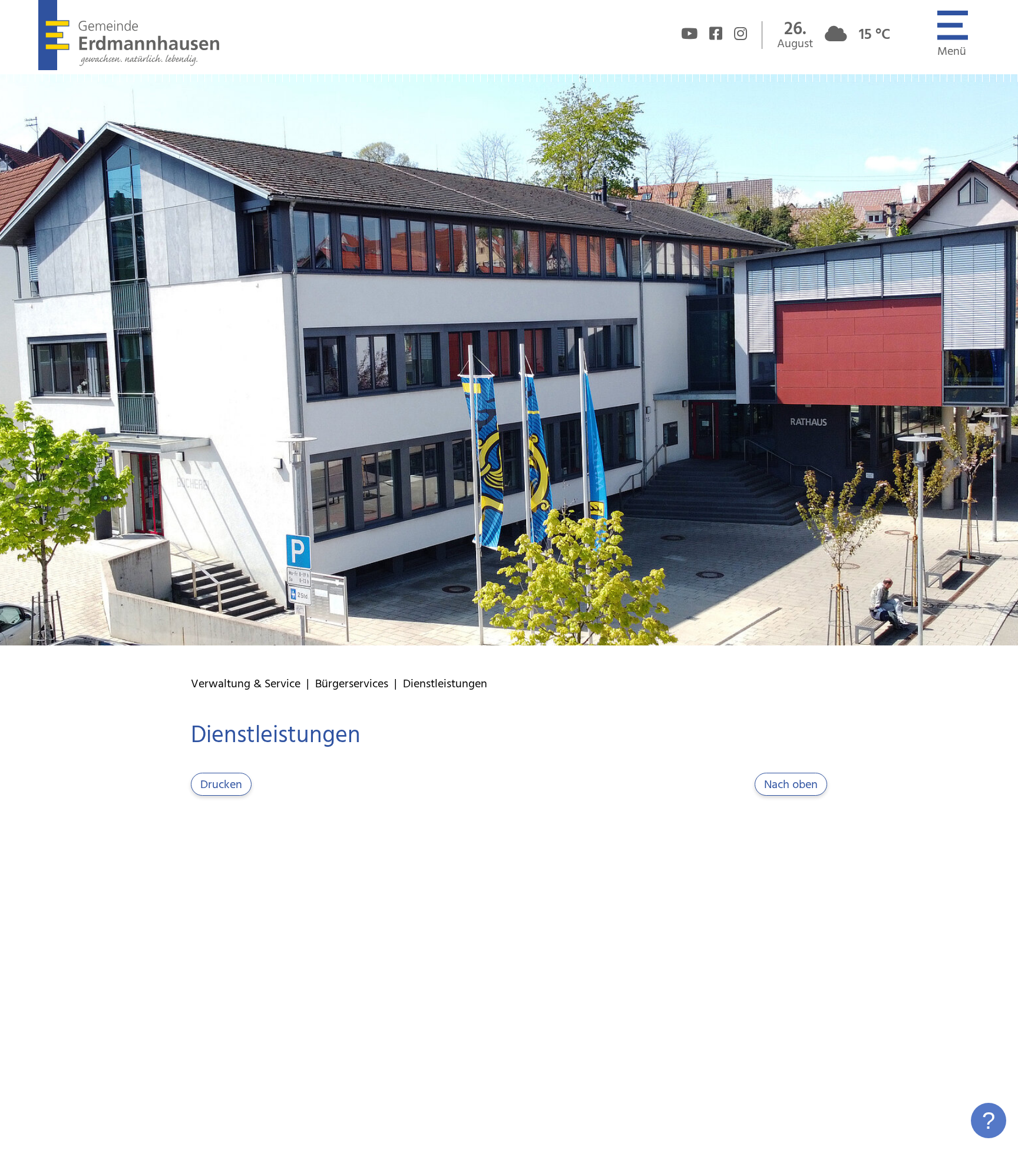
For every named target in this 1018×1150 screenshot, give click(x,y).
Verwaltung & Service (245, 684)
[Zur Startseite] (128, 67)
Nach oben (791, 785)
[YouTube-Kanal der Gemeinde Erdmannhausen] (689, 35)
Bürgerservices (351, 684)
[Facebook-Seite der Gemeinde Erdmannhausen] (715, 35)
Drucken (221, 785)
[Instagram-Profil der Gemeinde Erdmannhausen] (740, 35)
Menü (951, 51)
